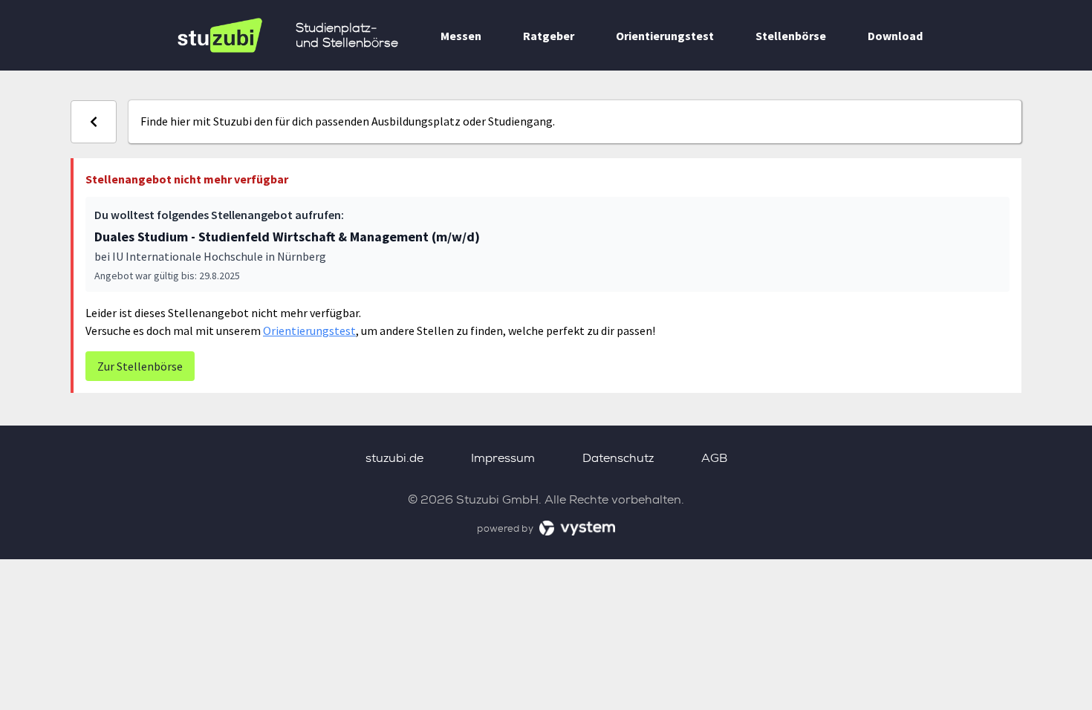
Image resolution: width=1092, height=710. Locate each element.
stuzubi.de (394, 458)
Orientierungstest (665, 35)
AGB (714, 458)
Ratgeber (548, 35)
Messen (461, 35)
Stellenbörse (790, 35)
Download (895, 35)
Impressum (503, 458)
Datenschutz (618, 458)
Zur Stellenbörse (140, 366)
